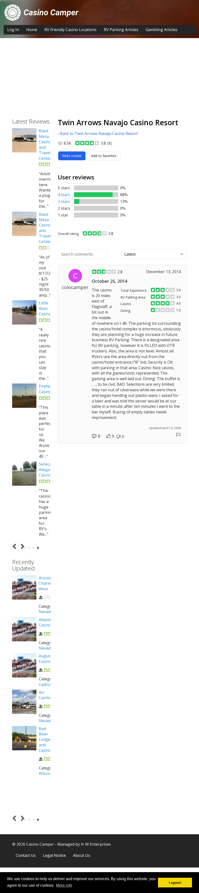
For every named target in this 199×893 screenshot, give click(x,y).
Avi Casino (45, 695)
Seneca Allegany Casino (46, 469)
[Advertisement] (99, 82)
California (48, 684)
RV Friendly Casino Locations (70, 29)
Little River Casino (45, 308)
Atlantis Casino (46, 622)
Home (31, 29)
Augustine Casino (48, 658)
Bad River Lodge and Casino (45, 739)
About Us (81, 855)
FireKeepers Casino (50, 389)
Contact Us (26, 855)
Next (22, 546)
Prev (15, 546)
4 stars (64, 194)
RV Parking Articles (121, 29)
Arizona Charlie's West (47, 583)
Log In (13, 29)
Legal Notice (54, 855)
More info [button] (64, 885)
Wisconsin (48, 773)
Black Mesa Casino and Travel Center (45, 144)
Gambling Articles (161, 29)
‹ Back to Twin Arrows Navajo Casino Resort (98, 133)
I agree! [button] (175, 883)
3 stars (64, 201)
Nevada (46, 611)
